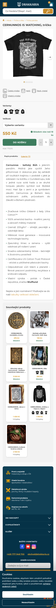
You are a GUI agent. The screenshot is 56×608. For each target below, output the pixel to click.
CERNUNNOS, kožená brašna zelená (16, 448)
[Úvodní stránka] (4, 20)
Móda (9, 20)
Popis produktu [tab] (11, 156)
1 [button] (24, 82)
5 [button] (31, 82)
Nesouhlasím (28, 602)
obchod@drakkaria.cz (38, 554)
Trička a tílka (19, 20)
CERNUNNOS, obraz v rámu (16, 408)
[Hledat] (48, 11)
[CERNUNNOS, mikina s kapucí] (5, 111)
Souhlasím (28, 594)
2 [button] (26, 82)
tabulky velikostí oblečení (25, 294)
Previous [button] (6, 57)
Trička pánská (32, 20)
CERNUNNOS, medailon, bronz (16, 334)
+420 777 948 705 (15, 554)
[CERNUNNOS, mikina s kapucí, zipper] (22, 111)
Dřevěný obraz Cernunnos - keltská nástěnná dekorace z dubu (16, 371)
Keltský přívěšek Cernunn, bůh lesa (39, 334)
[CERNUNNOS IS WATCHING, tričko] (17, 111)
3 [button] (28, 82)
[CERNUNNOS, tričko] (11, 111)
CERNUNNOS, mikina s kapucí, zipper (39, 408)
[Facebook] (22, 546)
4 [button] (29, 82)
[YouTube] (28, 546)
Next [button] (50, 57)
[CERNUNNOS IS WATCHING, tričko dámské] (46, 413)
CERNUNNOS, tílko (39, 368)
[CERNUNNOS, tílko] (42, 372)
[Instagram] (34, 546)
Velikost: (7, 119)
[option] (28, 54)
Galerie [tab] (25, 156)
